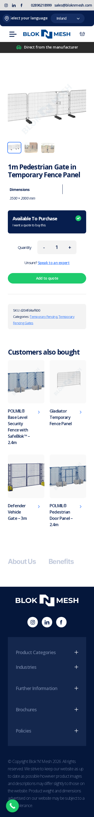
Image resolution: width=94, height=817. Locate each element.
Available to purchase (35, 221)
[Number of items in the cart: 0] (82, 34)
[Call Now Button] (12, 806)
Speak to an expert (53, 262)
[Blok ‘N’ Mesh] (46, 34)
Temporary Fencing (43, 316)
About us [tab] (22, 561)
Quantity (25, 247)
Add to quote (47, 278)
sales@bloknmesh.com (73, 5)
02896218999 (41, 5)
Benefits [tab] (61, 561)
